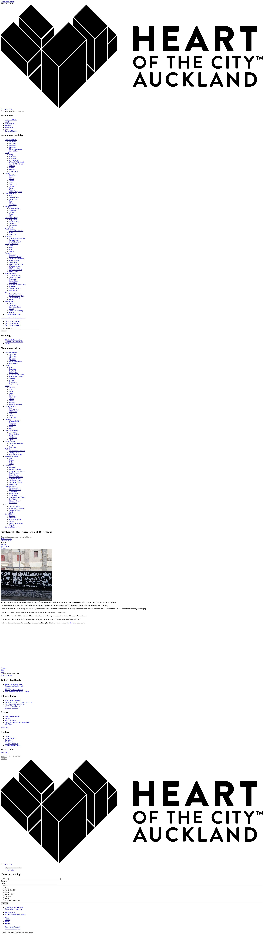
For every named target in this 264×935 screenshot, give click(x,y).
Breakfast (12, 175)
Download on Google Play (13, 909)
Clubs (11, 203)
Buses (11, 246)
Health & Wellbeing (11, 218)
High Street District (15, 270)
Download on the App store (14, 907)
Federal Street (13, 281)
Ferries (11, 247)
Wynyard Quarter (14, 266)
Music (11, 233)
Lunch (11, 177)
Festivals (12, 166)
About (7, 918)
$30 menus (12, 145)
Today (11, 155)
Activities (8, 236)
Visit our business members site (15, 914)
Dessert (11, 181)
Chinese (11, 186)
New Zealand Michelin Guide (14, 704)
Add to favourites (6, 539)
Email (3, 883)
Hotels (11, 299)
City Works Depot (15, 268)
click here (71, 623)
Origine (7, 343)
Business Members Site (12, 314)
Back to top (4, 752)
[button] (9, 318)
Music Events (13, 171)
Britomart (12, 255)
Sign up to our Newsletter (13, 868)
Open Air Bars (14, 197)
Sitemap (7, 923)
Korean (11, 188)
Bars (10, 195)
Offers (7, 898)
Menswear (12, 210)
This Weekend (13, 160)
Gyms (11, 227)
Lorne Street (13, 283)
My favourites (9, 870)
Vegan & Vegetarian (15, 192)
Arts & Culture (10, 229)
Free (2, 672)
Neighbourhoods (10, 273)
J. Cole (7, 718)
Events (7, 122)
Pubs (10, 201)
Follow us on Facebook (12, 321)
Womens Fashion (14, 208)
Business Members (11, 131)
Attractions (12, 305)
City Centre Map (14, 298)
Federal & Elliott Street (16, 259)
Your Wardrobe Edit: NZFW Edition (17, 692)
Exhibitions (12, 169)
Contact (7, 920)
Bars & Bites (13, 151)
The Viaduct (13, 286)
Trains (11, 249)
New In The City (14, 294)
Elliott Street (13, 279)
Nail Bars (12, 223)
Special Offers (9, 301)
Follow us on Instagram (12, 325)
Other (3, 670)
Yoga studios (13, 220)
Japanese (12, 190)
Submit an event (10, 912)
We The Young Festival (12, 706)
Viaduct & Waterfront (16, 264)
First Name (4, 879)
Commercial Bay (14, 275)
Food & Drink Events (16, 164)
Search (4, 331)
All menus (12, 143)
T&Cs (7, 922)
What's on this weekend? (13, 700)
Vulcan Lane (13, 290)
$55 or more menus (15, 149)
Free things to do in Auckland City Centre (18, 702)
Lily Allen (8, 724)
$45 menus (12, 147)
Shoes (11, 214)
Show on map (5, 546)
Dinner (11, 179)
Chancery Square (14, 288)
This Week (12, 158)
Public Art (12, 234)
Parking (11, 251)
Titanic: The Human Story (13, 340)
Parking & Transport (11, 244)
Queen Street (13, 262)
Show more (4, 727)
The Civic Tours (10, 720)
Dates (4, 542)
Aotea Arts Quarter (15, 257)
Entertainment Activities (17, 238)
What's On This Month (16, 162)
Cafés (11, 182)
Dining (7, 173)
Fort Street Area (14, 260)
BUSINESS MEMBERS (13, 745)
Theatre (11, 168)
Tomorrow (12, 156)
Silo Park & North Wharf (17, 285)
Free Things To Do (15, 242)
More (6, 129)
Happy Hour (13, 199)
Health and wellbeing (16, 311)
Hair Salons (13, 225)
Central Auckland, (7, 541)
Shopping (8, 125)
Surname (4, 881)
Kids (10, 216)
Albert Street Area (15, 277)
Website (3, 544)
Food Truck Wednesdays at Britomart (17, 722)
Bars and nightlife (15, 307)
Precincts (8, 253)
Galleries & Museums (16, 231)
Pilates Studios (14, 221)
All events (12, 142)
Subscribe (5, 903)
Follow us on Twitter (12, 323)
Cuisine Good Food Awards (14, 342)
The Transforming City (16, 296)
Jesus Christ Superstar (12, 716)
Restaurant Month (11, 120)
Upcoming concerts (11, 708)
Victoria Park (13, 272)
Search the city (5, 329)
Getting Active (14, 240)
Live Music (12, 205)
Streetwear (12, 212)
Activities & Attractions (12, 900)
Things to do (9, 127)
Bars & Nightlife (10, 123)
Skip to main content (7, 2)
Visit (6, 292)
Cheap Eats (12, 184)
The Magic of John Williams (14, 690)
